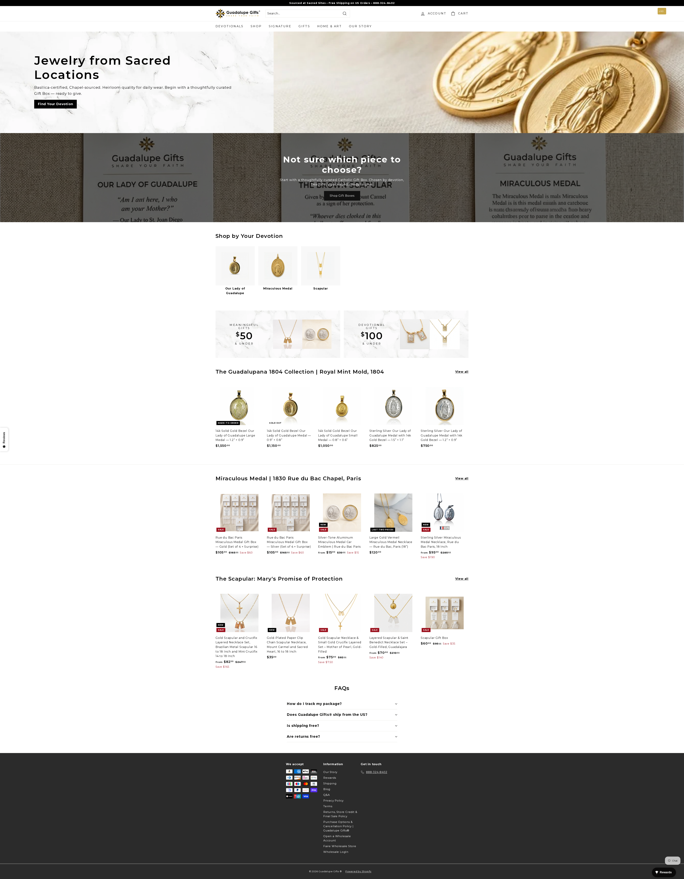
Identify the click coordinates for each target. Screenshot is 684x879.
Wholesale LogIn (335, 852)
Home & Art (329, 26)
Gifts (304, 26)
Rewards (329, 777)
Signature (280, 26)
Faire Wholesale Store (339, 846)
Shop (256, 26)
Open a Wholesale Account (337, 838)
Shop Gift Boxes (342, 195)
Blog (326, 789)
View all (461, 371)
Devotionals (229, 26)
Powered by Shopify (358, 871)
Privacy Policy (333, 800)
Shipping (329, 783)
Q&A (326, 795)
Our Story (360, 26)
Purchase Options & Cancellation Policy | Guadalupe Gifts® (338, 826)
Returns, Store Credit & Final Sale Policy (340, 814)
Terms (327, 806)
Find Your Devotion (55, 104)
